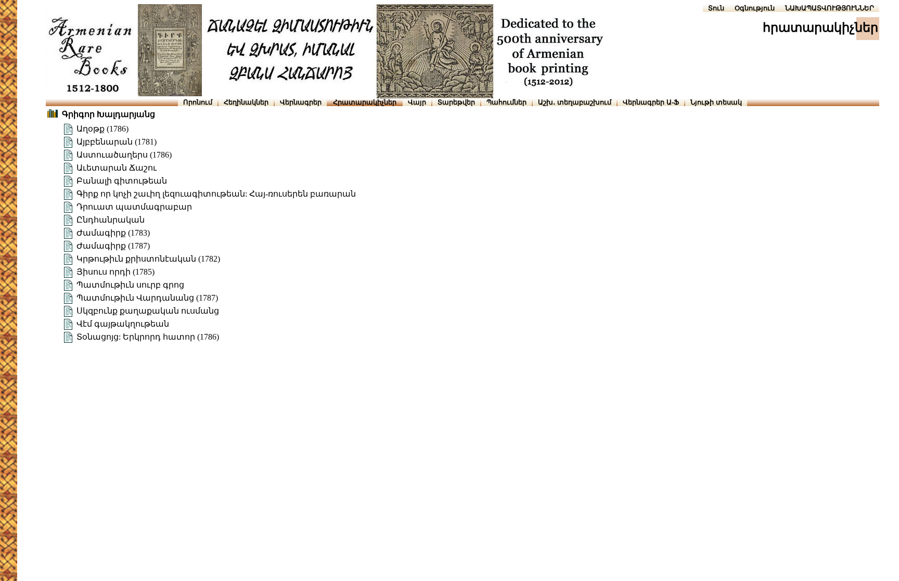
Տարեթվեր (456, 102)
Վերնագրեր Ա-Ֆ (651, 102)
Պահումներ (506, 102)
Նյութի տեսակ (716, 102)
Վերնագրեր (301, 102)
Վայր (417, 102)
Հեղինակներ (246, 102)
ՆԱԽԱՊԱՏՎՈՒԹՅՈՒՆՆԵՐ (829, 8)
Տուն (716, 8)
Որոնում (197, 102)
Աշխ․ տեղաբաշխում (574, 102)
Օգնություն (755, 8)
